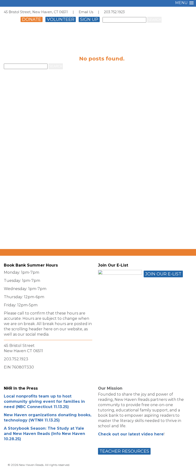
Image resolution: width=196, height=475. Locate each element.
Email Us (86, 12)
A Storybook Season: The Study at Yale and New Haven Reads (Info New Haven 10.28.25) (44, 433)
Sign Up (89, 19)
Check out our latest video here (131, 434)
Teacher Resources (124, 451)
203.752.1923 (114, 12)
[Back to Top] (187, 467)
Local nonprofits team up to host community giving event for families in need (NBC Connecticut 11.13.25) (44, 401)
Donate (31, 19)
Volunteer (60, 19)
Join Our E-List (163, 274)
